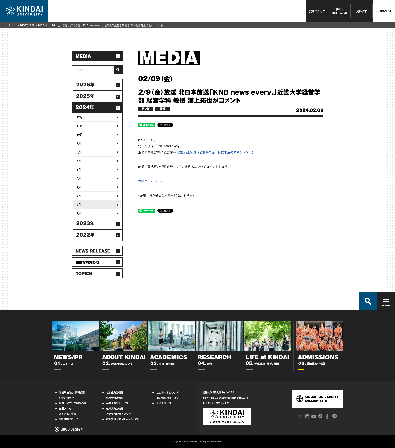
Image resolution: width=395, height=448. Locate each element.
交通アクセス (317, 11)
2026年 (85, 84)
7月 (79, 161)
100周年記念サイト (70, 419)
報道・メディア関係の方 (72, 403)
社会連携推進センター (118, 414)
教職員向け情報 (114, 408)
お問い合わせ (66, 398)
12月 (80, 117)
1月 (79, 213)
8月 (79, 152)
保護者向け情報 (114, 398)
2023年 (85, 223)
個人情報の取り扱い (168, 398)
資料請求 (361, 11)
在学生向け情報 (114, 392)
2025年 (85, 96)
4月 (79, 187)
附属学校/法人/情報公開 (72, 392)
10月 (80, 134)
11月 (80, 126)
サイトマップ (164, 403)
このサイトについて (168, 392)
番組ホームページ (150, 181)
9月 (79, 143)
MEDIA (42, 25)
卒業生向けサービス (117, 403)
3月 (79, 196)
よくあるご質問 (67, 414)
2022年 (85, 235)
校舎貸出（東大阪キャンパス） (123, 419)
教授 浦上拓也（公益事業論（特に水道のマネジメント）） (217, 152)
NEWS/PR (27, 25)
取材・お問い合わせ (339, 11)
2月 (79, 204)
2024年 (85, 107)
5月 (79, 178)
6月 (79, 169)
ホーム (12, 25)
